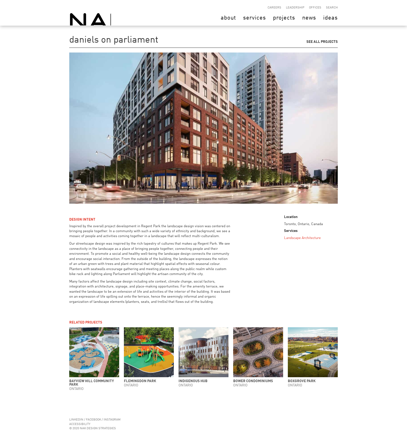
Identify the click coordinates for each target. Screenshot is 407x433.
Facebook (93, 419)
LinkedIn (76, 419)
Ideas (330, 18)
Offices (315, 7)
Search (332, 7)
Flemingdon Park (140, 381)
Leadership (295, 7)
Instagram (112, 419)
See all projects (322, 42)
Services (254, 18)
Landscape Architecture (302, 238)
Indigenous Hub (193, 381)
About (228, 18)
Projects (284, 18)
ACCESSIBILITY (79, 424)
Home (90, 12)
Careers (274, 7)
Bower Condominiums (253, 381)
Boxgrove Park (302, 381)
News (309, 18)
